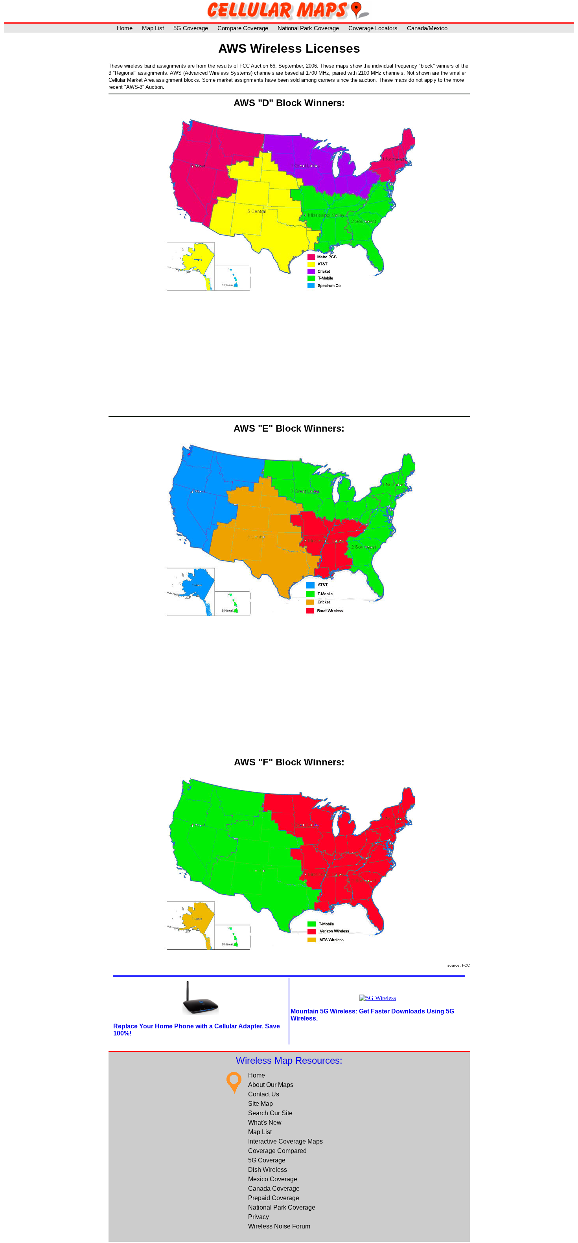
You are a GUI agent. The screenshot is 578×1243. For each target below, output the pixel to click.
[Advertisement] (289, 357)
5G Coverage (190, 28)
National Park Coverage (308, 28)
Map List (153, 28)
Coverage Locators (373, 28)
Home (125, 28)
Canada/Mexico (427, 28)
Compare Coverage (242, 28)
